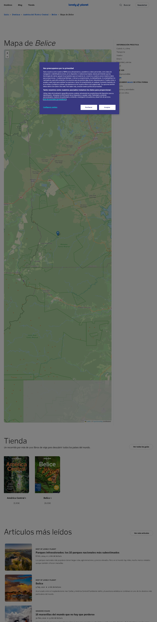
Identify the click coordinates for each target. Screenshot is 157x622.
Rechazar (88, 107)
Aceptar (107, 107)
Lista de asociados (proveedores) (54, 99)
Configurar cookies (50, 107)
